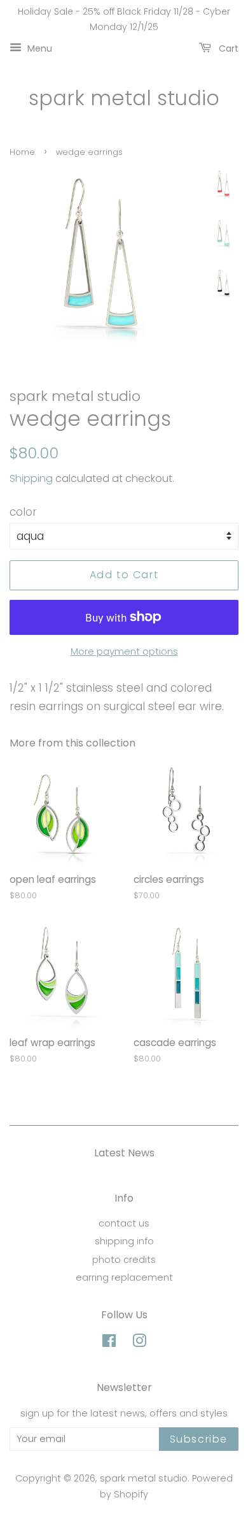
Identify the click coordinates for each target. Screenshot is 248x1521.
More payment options (124, 651)
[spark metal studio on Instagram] (139, 1343)
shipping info (124, 1241)
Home (22, 152)
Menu (38, 47)
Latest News (124, 1153)
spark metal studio (124, 98)
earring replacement (124, 1277)
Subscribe (199, 1439)
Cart (227, 47)
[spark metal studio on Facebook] (109, 1343)
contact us (124, 1223)
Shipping (31, 478)
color (23, 512)
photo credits (124, 1259)
